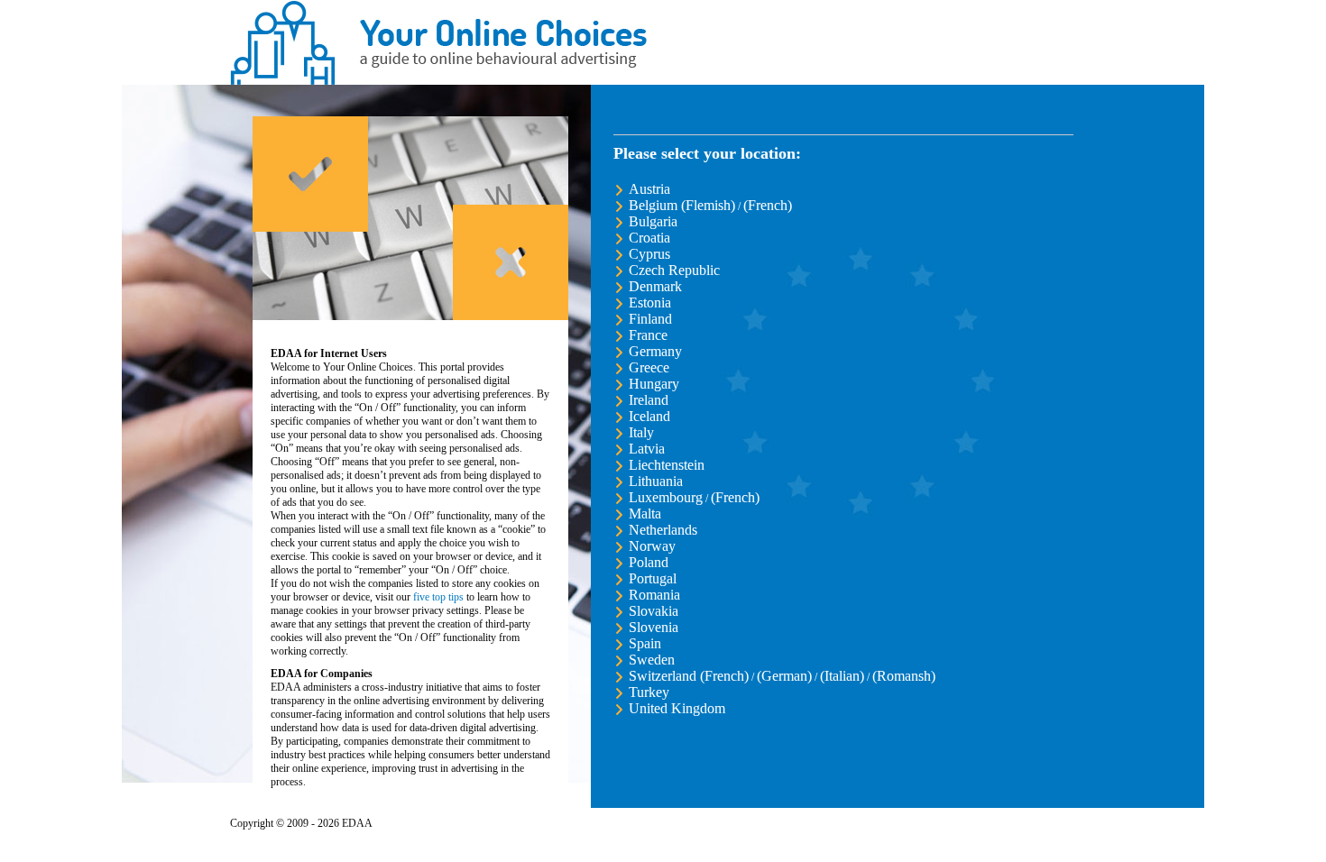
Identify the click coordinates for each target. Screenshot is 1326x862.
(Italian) (842, 675)
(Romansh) (903, 675)
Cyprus (649, 253)
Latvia (647, 448)
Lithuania (656, 481)
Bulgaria (653, 221)
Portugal (653, 578)
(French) (767, 205)
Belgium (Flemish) (682, 205)
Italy (641, 432)
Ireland (648, 400)
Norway (652, 546)
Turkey (649, 692)
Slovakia (653, 611)
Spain (645, 643)
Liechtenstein (666, 464)
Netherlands (663, 529)
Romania (654, 594)
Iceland (649, 416)
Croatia (649, 237)
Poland (648, 562)
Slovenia (653, 627)
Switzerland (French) (689, 675)
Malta (645, 513)
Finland (650, 318)
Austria (649, 189)
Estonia (650, 302)
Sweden (652, 659)
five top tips (438, 597)
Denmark (655, 286)
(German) (784, 675)
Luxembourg (666, 497)
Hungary (654, 383)
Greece (649, 367)
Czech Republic (674, 270)
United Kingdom (677, 708)
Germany (655, 351)
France (648, 335)
